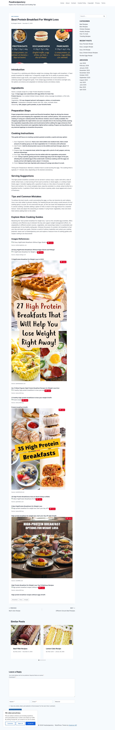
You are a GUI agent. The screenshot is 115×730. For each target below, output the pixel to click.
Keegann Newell (17, 23)
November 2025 (85, 73)
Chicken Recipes (85, 29)
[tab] (38, 660)
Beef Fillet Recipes (20, 649)
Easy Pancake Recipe (86, 44)
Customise (10, 723)
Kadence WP (73, 725)
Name (12, 701)
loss (21, 599)
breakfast (15, 599)
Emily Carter (18, 651)
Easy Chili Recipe (85, 50)
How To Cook (84, 34)
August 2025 (84, 80)
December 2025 (85, 70)
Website (57, 701)
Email (34, 701)
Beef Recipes (84, 24)
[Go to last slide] (13, 642)
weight (26, 599)
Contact (73, 3)
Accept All (30, 723)
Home (62, 3)
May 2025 (83, 87)
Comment (12, 677)
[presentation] (25, 635)
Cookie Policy (82, 3)
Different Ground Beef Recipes (65, 609)
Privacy (97, 3)
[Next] (70, 642)
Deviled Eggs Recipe (86, 55)
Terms (103, 3)
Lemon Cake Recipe (53, 649)
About (68, 3)
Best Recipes (15, 16)
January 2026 (84, 68)
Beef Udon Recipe (14, 609)
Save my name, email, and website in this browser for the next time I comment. (33, 706)
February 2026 (84, 65)
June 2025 (83, 85)
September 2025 (85, 77)
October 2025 (84, 75)
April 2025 (83, 89)
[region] (20, 718)
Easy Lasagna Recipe (86, 47)
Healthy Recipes (85, 31)
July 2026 (83, 63)
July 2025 (83, 82)
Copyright (91, 3)
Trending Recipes (85, 36)
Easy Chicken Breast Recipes (89, 52)
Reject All (20, 723)
